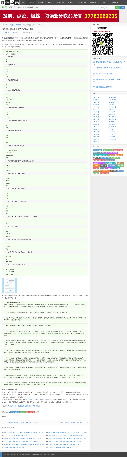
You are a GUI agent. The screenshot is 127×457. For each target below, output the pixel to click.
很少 (7, 140)
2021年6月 (96, 114)
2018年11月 (112, 139)
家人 (7, 94)
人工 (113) (120, 163)
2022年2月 (96, 104)
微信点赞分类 (94, 3)
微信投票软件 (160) (98, 163)
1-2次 (7, 178)
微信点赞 (10, 2)
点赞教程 (31, 3)
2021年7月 (112, 112)
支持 (7, 231)
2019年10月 (96, 129)
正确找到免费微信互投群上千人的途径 (60, 447)
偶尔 (7, 137)
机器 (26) (96, 173)
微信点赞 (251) (115, 158)
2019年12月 (96, 127)
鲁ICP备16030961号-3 (51, 455)
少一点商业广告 (10, 272)
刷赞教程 (41, 3)
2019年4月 (96, 134)
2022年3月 (112, 102)
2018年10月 (96, 142)
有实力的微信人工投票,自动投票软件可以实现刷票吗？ (65, 435)
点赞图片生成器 (33, 399)
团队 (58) (120, 165)
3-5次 (7, 180)
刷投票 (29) (106, 171)
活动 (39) (109, 168)
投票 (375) (111, 155)
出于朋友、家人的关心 (12, 150)
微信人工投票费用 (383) (100, 155)
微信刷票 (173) (110, 160)
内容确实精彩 (9, 155)
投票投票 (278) (105, 158)
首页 (23, 3)
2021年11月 (112, 107)
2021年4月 (96, 117)
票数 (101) (104, 165)
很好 (7, 112)
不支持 (8, 234)
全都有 (8, 104)
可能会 (8, 246)
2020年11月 (96, 122)
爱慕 (7, 211)
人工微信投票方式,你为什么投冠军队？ (16, 435)
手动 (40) (102, 168)
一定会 (8, 244)
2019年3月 (112, 134)
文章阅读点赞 (60, 3)
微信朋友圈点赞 (15, 412)
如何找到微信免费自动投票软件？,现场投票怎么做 (64, 444)
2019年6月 (96, 132)
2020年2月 (96, 124)
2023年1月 (96, 97)
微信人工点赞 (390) (98, 153)
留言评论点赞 (82, 3)
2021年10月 (96, 109)
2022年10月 (112, 99)
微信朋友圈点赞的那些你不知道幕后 (18, 29)
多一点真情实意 (10, 269)
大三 (7, 74)
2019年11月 (112, 127)
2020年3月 (112, 122)
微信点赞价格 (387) (111, 153)
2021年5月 (112, 114)
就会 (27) (113, 171)
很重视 (8, 165)
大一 (7, 69)
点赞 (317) (96, 158)
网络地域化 (9, 261)
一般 (7, 115)
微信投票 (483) (118, 150)
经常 (7, 135)
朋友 (7, 97)
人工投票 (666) (97, 150)
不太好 (8, 117)
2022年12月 (112, 97)
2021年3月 (112, 117)
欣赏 (7, 213)
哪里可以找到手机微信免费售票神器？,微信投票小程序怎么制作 (24, 444)
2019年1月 (112, 137)
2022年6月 (96, 102)
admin (15, 32)
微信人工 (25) (104, 173)
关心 (7, 208)
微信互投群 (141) (111, 163)
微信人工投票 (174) (98, 160)
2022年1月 (112, 104)
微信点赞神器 (30, 412)
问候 (7, 206)
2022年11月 (96, 99)
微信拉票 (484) (107, 150)
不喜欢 (8, 198)
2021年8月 (96, 112)
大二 (7, 72)
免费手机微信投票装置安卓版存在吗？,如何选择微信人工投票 (67, 438)
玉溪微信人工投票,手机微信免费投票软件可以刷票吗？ (21, 441)
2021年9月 (112, 109)
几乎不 (8, 142)
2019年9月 (112, 129)
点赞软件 (71, 3)
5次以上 (8, 183)
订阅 (122, 8)
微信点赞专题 (41, 455)
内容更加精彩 (9, 274)
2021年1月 (96, 119)
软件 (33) (116, 168)
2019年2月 (96, 137)
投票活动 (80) (112, 165)
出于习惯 (8, 153)
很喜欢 (8, 193)
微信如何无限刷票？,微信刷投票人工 (15, 447)
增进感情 (8, 256)
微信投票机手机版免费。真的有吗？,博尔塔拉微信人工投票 (22, 438)
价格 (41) (96, 168)
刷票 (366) (119, 155)
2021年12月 (96, 107)
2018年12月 (96, 139)
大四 (7, 77)
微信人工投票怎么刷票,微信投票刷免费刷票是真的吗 (65, 441)
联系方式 (105, 3)
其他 (7, 158)
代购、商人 (9, 99)
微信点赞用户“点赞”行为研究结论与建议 (71, 422)
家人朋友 (8, 102)
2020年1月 (112, 124)
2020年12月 (112, 119)
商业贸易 (8, 259)
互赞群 (50, 3)
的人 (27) (120, 171)
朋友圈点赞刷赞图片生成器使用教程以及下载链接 (22, 422)
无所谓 (8, 170)
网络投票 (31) (97, 171)
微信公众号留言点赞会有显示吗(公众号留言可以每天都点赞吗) (68, 432)
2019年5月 (112, 132)
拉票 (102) (96, 165)
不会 (7, 127)
